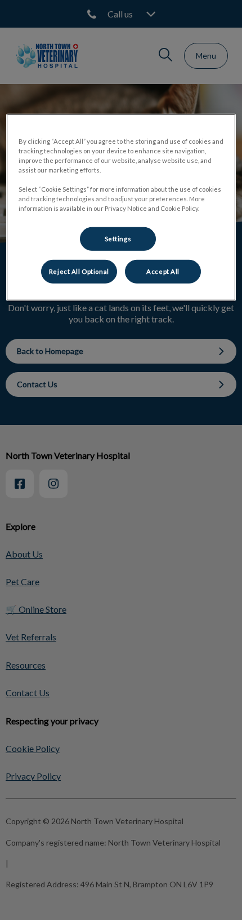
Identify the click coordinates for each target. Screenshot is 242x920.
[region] (121, 207)
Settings (118, 238)
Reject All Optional (79, 271)
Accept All (163, 271)
